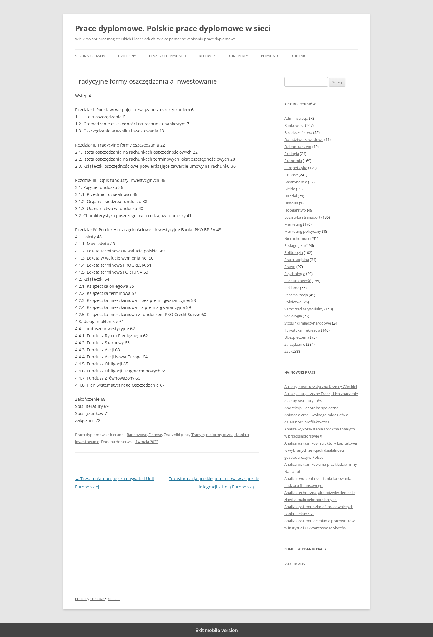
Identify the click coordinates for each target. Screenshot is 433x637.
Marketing (293, 224)
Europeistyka (295, 167)
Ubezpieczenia (296, 337)
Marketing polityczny (302, 231)
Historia (291, 203)
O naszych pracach (167, 56)
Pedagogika (294, 245)
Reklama (291, 287)
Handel (290, 196)
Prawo (289, 266)
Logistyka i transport (302, 217)
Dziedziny (127, 56)
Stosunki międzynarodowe (307, 323)
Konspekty (238, 56)
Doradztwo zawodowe (303, 139)
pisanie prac (294, 563)
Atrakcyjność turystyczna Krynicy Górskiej (320, 386)
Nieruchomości (297, 238)
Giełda (289, 189)
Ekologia (291, 153)
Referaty (207, 56)
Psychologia (294, 273)
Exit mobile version (216, 630)
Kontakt (299, 56)
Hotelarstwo (295, 210)
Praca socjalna (296, 259)
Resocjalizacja (296, 294)
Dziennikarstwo (297, 146)
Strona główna (90, 56)
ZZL (287, 351)
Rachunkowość (297, 280)
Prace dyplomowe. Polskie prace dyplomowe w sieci (173, 28)
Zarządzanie (294, 344)
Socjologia (293, 316)
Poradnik (269, 56)
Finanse (155, 434)
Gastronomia (295, 181)
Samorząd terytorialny (303, 309)
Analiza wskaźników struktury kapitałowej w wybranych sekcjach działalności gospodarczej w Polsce (320, 450)
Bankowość (137, 434)
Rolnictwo (293, 302)
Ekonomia (293, 160)
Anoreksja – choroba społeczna (311, 407)
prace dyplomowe (90, 598)
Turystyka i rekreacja (302, 330)
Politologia (293, 252)
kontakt (114, 598)
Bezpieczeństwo (298, 132)
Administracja (296, 118)
